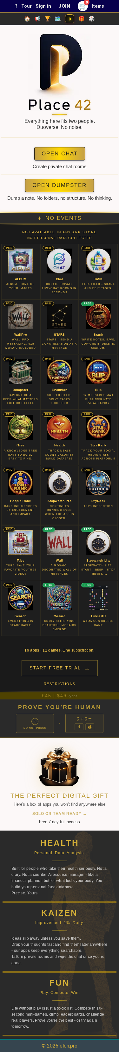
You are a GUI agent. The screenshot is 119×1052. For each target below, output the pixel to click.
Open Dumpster (59, 185)
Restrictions (60, 684)
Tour (26, 6)
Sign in (43, 6)
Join (64, 6)
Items (98, 6)
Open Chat (60, 154)
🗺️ (58, 19)
